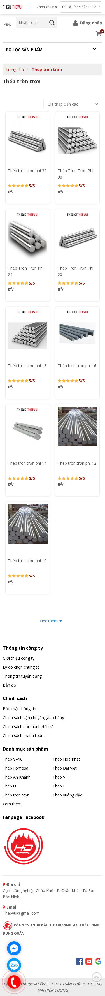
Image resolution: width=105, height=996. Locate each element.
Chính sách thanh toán (23, 735)
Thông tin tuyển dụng (22, 676)
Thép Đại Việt (65, 768)
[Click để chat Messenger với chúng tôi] (14, 948)
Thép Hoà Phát (66, 759)
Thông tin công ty (23, 648)
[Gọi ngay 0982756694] (14, 982)
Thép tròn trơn (47, 69)
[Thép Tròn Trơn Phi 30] (77, 139)
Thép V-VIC (13, 759)
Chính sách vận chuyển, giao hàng (33, 717)
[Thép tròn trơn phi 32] (28, 139)
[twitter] (98, 960)
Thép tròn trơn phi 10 (27, 560)
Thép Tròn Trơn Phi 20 (75, 271)
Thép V (59, 777)
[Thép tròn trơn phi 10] (28, 529)
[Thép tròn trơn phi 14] (28, 432)
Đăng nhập (90, 23)
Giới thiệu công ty (18, 658)
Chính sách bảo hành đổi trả (28, 726)
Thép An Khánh (17, 777)
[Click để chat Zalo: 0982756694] (14, 965)
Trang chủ (15, 69)
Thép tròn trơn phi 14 (27, 463)
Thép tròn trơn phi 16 (77, 365)
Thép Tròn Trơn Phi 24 (25, 271)
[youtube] (89, 960)
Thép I (58, 786)
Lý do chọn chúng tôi (22, 667)
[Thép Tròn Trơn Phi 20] (77, 237)
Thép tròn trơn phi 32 (27, 170)
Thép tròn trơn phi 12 (77, 463)
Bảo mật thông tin (19, 708)
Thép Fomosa (15, 768)
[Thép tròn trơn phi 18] (28, 334)
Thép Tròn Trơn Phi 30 (75, 174)
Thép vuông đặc (67, 795)
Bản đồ (9, 685)
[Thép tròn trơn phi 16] (77, 334)
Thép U (9, 786)
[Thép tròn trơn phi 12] (77, 432)
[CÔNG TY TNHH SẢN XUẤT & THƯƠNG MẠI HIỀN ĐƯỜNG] (13, 7)
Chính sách (15, 698)
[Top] (96, 975)
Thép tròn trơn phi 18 (27, 365)
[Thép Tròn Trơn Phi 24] (28, 237)
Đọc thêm (49, 621)
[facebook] (24, 845)
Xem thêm (12, 804)
